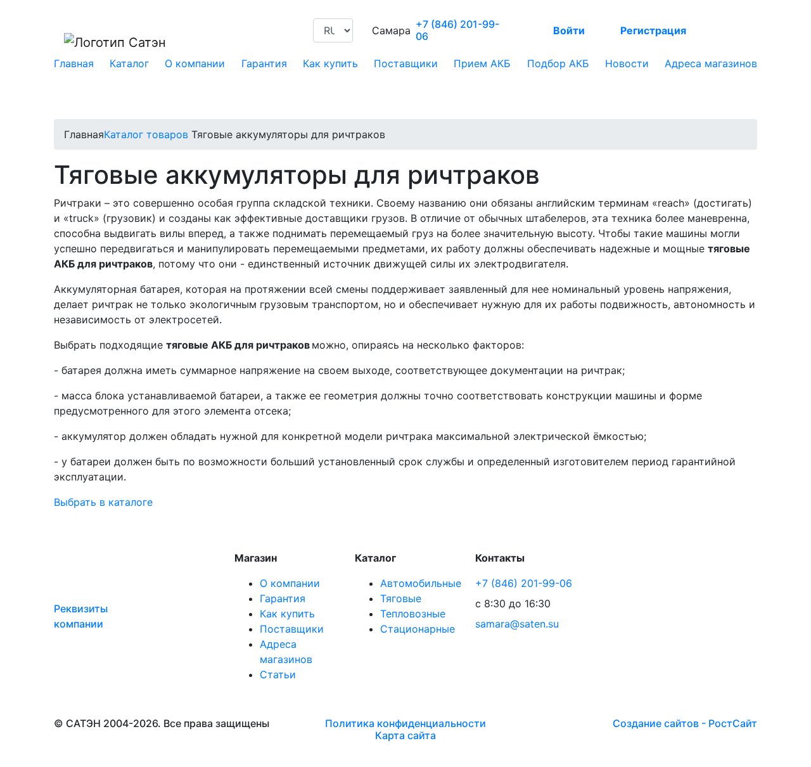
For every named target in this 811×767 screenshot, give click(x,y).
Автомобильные (420, 583)
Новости (627, 63)
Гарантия (264, 63)
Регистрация (653, 30)
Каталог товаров (146, 134)
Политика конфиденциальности (405, 723)
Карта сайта (405, 735)
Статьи (278, 674)
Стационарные (417, 628)
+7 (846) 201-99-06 (457, 30)
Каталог (129, 63)
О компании (195, 63)
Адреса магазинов (711, 63)
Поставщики (406, 63)
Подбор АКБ (558, 63)
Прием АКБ (482, 63)
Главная (74, 63)
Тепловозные (412, 613)
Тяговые (400, 598)
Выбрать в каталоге (103, 502)
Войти (569, 30)
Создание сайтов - (685, 723)
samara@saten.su (517, 623)
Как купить (330, 63)
